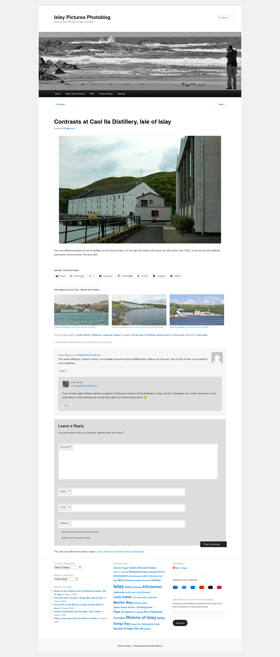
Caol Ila (134, 334)
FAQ (92, 93)
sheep (157, 624)
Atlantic (133, 567)
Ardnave (117, 567)
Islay (141, 334)
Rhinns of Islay (141, 617)
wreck (147, 628)
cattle (144, 575)
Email (65, 507)
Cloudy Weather (83, 334)
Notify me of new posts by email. (76, 537)
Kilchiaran (137, 587)
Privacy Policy (106, 93)
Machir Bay (123, 602)
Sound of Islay (162, 334)
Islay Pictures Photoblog (82, 16)
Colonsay (152, 575)
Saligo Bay (121, 623)
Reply (63, 370)
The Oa (138, 628)
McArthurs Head (140, 603)
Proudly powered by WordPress (148, 645)
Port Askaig (149, 334)
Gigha (138, 580)
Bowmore (135, 571)
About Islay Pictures (75, 93)
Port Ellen (119, 618)
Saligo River (136, 624)
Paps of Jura (122, 611)
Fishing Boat (130, 580)
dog (115, 580)
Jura (127, 587)
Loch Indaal (122, 596)
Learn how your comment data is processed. (120, 551)
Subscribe (180, 623)
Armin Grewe (178, 334)
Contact (121, 93)
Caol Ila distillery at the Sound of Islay (189, 327)
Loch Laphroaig (139, 597)
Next (222, 104)
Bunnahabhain (135, 576)
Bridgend (145, 572)
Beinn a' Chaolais (120, 572)
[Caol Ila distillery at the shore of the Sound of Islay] (139, 309)
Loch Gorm (130, 592)
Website (64, 523)
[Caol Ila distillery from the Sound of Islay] (81, 309)
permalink (202, 334)
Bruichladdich (120, 575)
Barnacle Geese (147, 567)
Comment (66, 446)
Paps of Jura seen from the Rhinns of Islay (75, 618)
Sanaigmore (148, 623)
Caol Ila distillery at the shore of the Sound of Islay (137, 327)
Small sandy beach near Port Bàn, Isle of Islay (77, 611)
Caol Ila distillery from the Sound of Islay (74, 327)
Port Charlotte (153, 612)
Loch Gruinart (143, 592)
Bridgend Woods (157, 572)
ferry (120, 580)
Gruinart (156, 580)
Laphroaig (118, 592)
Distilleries (96, 334)
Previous (59, 104)
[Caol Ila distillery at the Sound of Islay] (197, 309)
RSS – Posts (181, 568)
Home (57, 93)
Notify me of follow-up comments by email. (80, 531)
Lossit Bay (152, 597)
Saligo (161, 618)
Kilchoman (152, 586)
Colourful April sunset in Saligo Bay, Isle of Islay (78, 597)
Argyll (125, 567)
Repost (117, 334)
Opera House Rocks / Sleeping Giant (132, 607)
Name (65, 491)
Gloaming (146, 580)
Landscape (107, 334)
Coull (160, 576)
